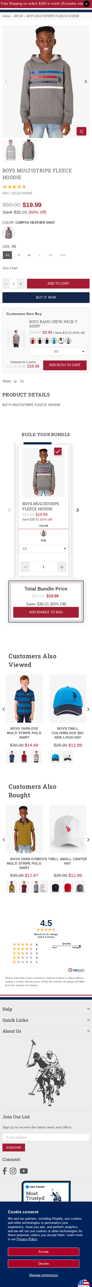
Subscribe (13, 1147)
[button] (9, 510)
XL (51, 255)
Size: (9, 246)
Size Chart (9, 268)
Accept (44, 1251)
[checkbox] (58, 451)
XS (7, 255)
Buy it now (46, 297)
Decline (43, 1263)
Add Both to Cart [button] (64, 365)
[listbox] (58, 352)
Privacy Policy (27, 1239)
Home (6, 16)
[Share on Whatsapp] (15, 381)
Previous (6, 81)
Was (16, 366)
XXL (63, 255)
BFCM (18, 16)
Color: (28, 222)
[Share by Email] (22, 381)
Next (86, 81)
